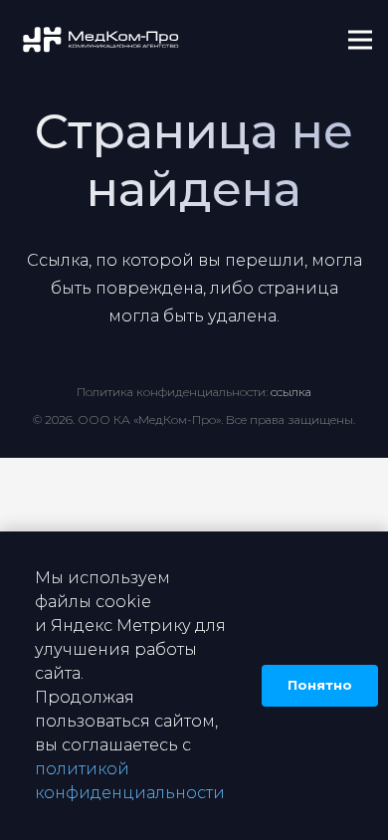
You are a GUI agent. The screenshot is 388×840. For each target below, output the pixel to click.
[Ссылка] (102, 40)
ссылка (291, 391)
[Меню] (360, 40)
